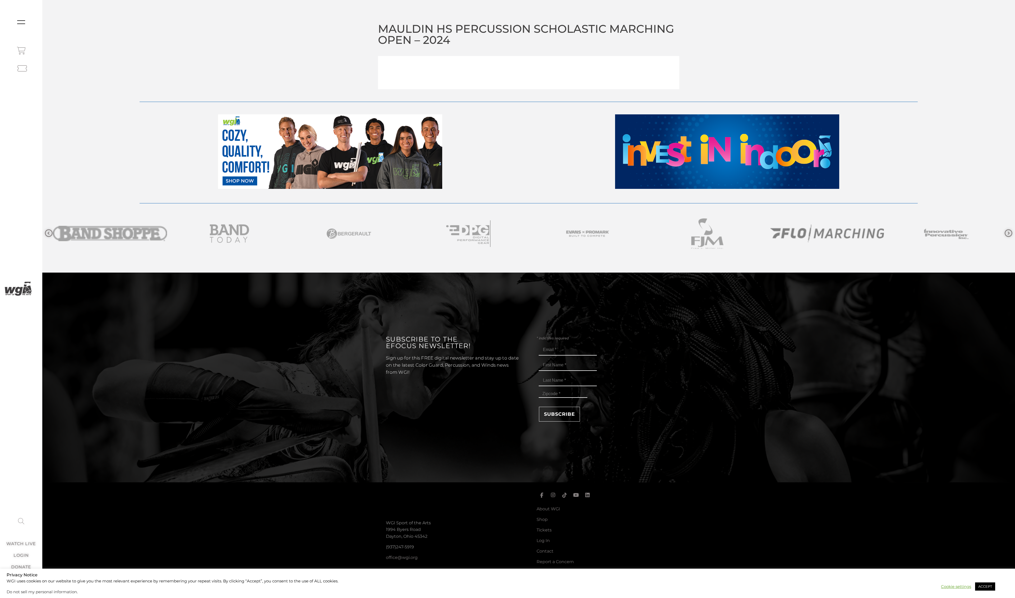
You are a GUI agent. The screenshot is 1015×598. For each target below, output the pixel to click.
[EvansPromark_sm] (229, 233)
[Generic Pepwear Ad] (330, 187)
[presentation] (49, 233)
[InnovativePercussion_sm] (588, 233)
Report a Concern (555, 561)
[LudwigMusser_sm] (946, 233)
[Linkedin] (588, 495)
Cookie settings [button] (956, 586)
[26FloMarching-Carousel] (468, 233)
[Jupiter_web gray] (707, 233)
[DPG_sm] (110, 233)
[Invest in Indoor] (727, 187)
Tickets (544, 529)
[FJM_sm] (349, 233)
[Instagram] (553, 495)
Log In (543, 540)
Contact (545, 551)
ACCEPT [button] (985, 586)
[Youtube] (576, 495)
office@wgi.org (402, 557)
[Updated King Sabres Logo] (827, 233)
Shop (542, 519)
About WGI (548, 508)
